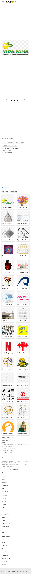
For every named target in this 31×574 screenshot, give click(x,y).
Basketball (5, 492)
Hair (3, 533)
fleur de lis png (20, 142)
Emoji (3, 520)
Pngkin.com (5, 555)
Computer (4, 545)
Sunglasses (5, 485)
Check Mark (5, 526)
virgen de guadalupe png (9, 145)
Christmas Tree (6, 523)
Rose (3, 517)
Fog (3, 507)
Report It (4, 188)
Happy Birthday (6, 536)
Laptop (4, 501)
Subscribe (4, 495)
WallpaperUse (6, 514)
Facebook (4, 561)
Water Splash (5, 552)
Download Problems (14, 188)
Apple (3, 479)
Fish (3, 539)
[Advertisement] (15, 24)
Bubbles (4, 504)
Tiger (3, 511)
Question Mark (6, 558)
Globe (3, 542)
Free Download (15, 101)
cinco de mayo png (8, 142)
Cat (3, 489)
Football (4, 530)
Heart (3, 473)
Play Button (5, 498)
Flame (3, 476)
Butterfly (4, 482)
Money (4, 564)
